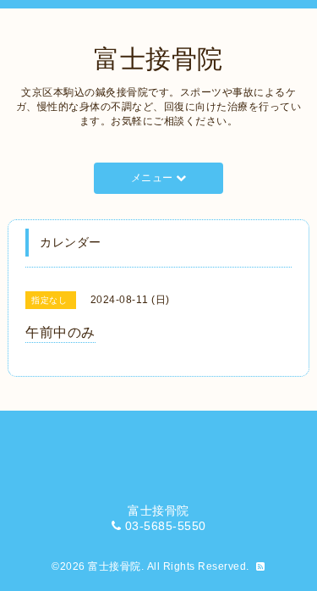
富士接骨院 (158, 59)
